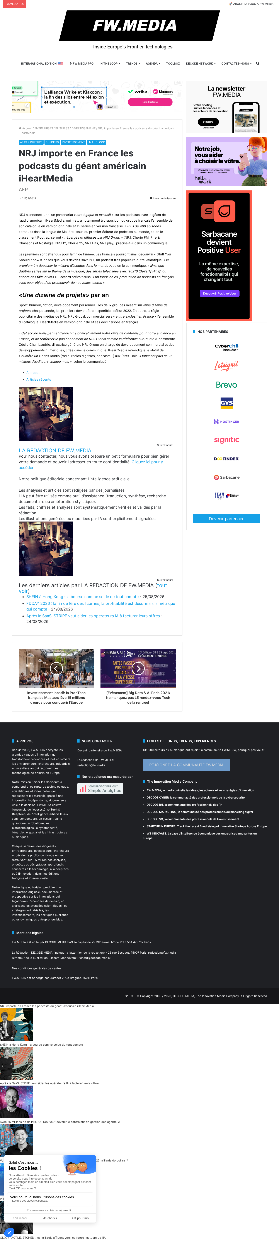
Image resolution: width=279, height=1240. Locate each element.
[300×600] (219, 320)
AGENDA (152, 63)
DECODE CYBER (158, 797)
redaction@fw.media (91, 765)
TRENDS (131, 63)
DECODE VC (155, 819)
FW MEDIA (154, 790)
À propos (33, 373)
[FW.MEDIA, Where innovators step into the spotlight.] (139, 32)
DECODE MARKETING (161, 812)
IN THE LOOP (108, 63)
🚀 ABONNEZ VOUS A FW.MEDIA (251, 3)
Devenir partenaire (227, 518)
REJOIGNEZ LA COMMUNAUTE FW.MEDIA (186, 765)
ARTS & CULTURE (31, 142)
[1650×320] (97, 97)
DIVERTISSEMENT (83, 128)
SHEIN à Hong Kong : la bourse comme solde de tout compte (82, 596)
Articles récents (38, 379)
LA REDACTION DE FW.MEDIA (55, 450)
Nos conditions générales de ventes (36, 968)
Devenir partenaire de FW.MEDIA (99, 750)
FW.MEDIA (38, 750)
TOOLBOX (173, 63)
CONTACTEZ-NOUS (235, 63)
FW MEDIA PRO (83, 63)
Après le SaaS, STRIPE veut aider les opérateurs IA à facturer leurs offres (93, 616)
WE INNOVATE (156, 833)
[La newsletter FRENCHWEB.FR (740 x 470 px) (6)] (226, 131)
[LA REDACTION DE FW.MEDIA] (46, 440)
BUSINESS (62, 128)
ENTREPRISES (43, 128)
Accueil (26, 128)
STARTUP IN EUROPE (161, 826)
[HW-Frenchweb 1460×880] (226, 184)
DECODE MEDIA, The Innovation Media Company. (206, 996)
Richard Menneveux (63, 958)
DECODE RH (155, 804)
